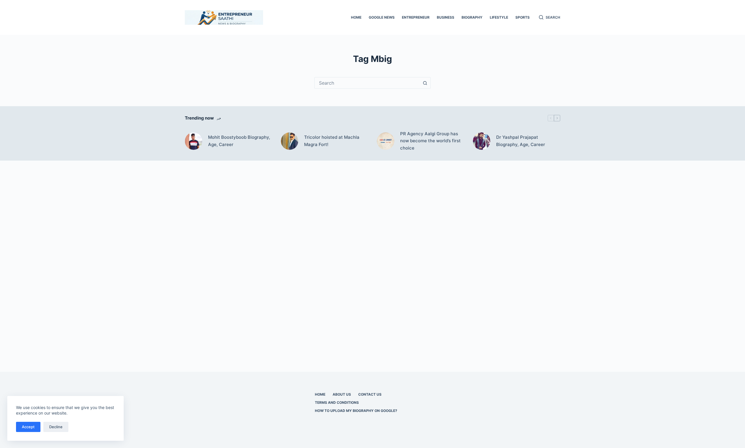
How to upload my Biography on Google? (356, 410)
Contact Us (370, 394)
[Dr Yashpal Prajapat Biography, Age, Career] (481, 141)
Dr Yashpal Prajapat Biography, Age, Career (520, 140)
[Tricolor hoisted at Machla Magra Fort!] (289, 141)
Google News (382, 17)
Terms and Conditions (337, 402)
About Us (342, 394)
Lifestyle (499, 17)
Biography (472, 17)
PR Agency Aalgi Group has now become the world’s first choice (430, 141)
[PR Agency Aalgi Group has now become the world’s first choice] (385, 141)
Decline (56, 426)
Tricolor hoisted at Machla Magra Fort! (331, 140)
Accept (28, 426)
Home (356, 17)
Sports (522, 17)
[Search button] (424, 82)
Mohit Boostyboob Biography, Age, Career (239, 140)
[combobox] (367, 83)
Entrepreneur (416, 17)
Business (445, 17)
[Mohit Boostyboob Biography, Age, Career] (193, 141)
